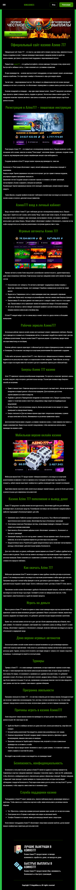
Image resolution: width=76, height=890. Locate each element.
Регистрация (66, 5)
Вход (53, 5)
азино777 (17, 64)
